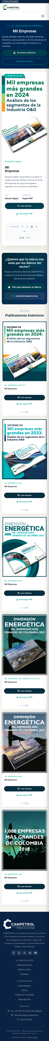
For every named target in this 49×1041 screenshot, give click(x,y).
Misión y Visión (24, 969)
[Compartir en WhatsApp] (36, 227)
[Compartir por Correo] (24, 231)
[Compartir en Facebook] (22, 227)
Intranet (24, 990)
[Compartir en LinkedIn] (32, 227)
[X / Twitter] (24, 953)
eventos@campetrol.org (27, 296)
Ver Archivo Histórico (26, 53)
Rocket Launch (33, 1037)
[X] (23, 412)
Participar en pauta (24, 61)
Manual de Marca (24, 965)
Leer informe (26, 206)
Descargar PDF (26, 214)
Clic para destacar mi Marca (26, 287)
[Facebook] (21, 412)
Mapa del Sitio (25, 999)
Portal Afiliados (10, 1)
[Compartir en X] (27, 227)
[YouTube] (35, 953)
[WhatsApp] (28, 412)
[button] (42, 16)
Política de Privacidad (24, 995)
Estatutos (25, 974)
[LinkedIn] (26, 412)
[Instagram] (19, 953)
